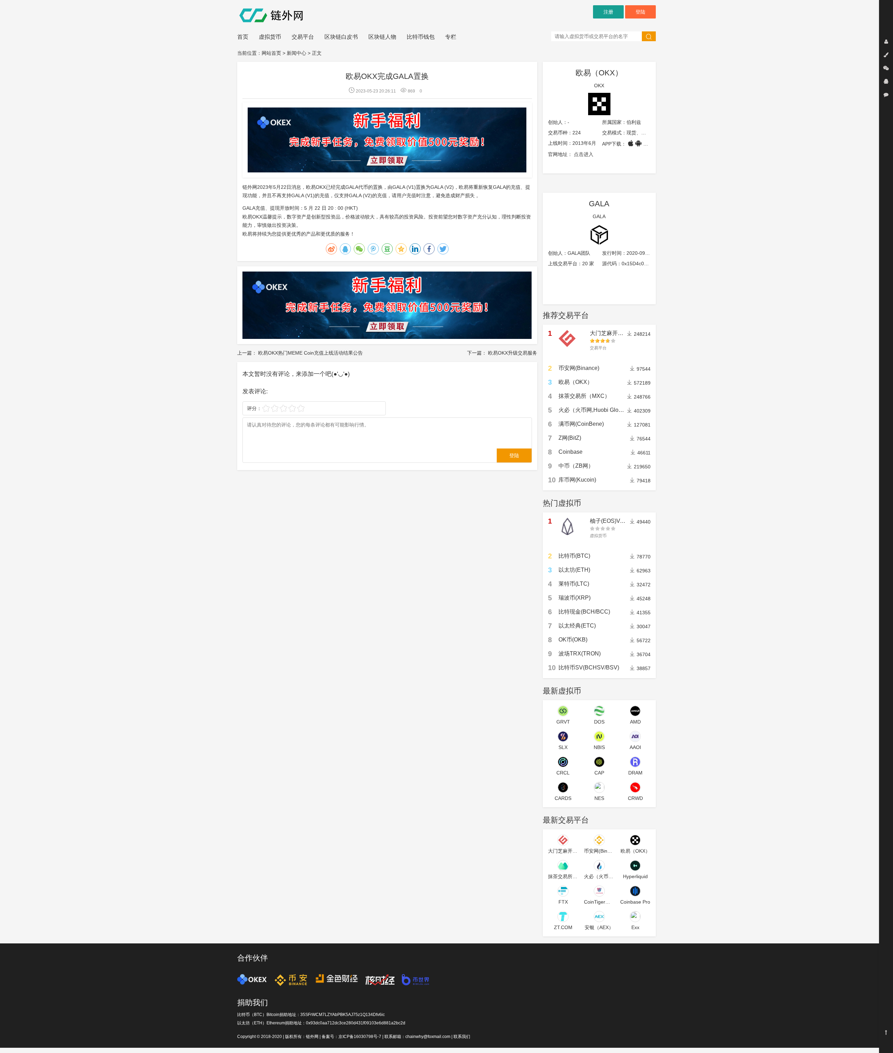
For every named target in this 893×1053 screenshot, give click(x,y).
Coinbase (570, 452)
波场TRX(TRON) (579, 654)
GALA (599, 203)
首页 (242, 37)
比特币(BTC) (574, 556)
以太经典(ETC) (577, 626)
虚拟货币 (270, 37)
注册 (608, 12)
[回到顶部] (886, 1032)
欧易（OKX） (599, 72)
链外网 (312, 1036)
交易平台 (303, 37)
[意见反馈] (886, 94)
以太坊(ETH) (574, 570)
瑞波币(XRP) (574, 598)
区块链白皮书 (341, 37)
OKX (599, 85)
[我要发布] (886, 54)
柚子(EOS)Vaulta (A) (615, 521)
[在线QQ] (886, 81)
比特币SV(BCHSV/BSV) (588, 667)
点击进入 (583, 154)
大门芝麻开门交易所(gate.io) (625, 333)
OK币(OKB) (572, 640)
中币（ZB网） (576, 466)
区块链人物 (382, 37)
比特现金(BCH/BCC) (584, 612)
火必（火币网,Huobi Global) (593, 410)
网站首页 (271, 53)
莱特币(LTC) (573, 584)
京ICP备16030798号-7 (359, 1036)
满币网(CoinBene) (581, 424)
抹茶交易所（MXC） (584, 396)
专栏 (450, 37)
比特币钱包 (421, 37)
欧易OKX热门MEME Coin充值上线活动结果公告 (310, 353)
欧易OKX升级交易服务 (512, 353)
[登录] (886, 41)
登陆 (640, 12)
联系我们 (461, 1036)
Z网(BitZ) (569, 438)
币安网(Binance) (578, 368)
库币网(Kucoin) (577, 480)
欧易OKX (252, 217)
